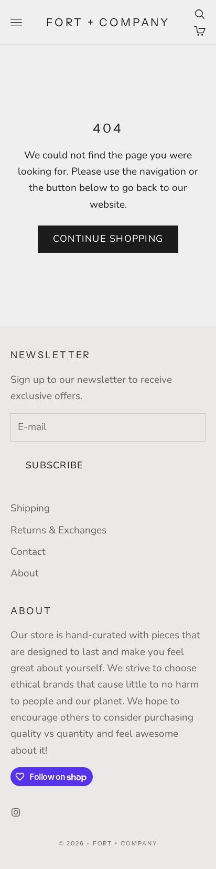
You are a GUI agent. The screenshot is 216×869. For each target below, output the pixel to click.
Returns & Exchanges (58, 530)
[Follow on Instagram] (15, 812)
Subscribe (54, 465)
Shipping (30, 508)
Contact (28, 552)
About (24, 573)
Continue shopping (108, 238)
